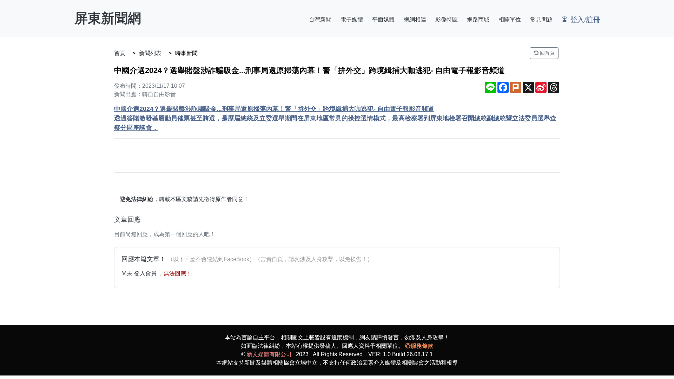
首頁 (119, 53)
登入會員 (146, 274)
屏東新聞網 (107, 18)
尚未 (127, 274)
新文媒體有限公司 (269, 354)
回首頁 (546, 53)
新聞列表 (150, 53)
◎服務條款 (419, 346)
